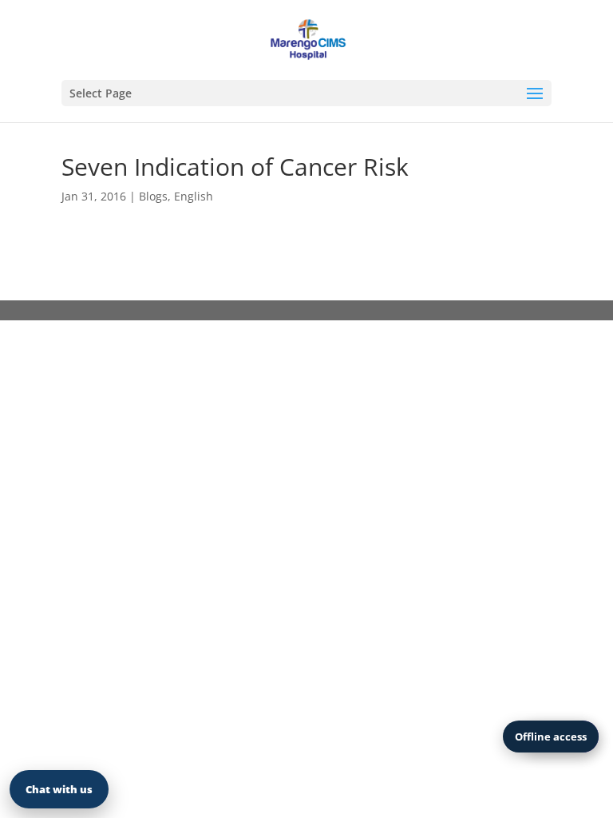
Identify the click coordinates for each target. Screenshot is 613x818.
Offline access (551, 736)
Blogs (153, 196)
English (193, 196)
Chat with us (59, 789)
